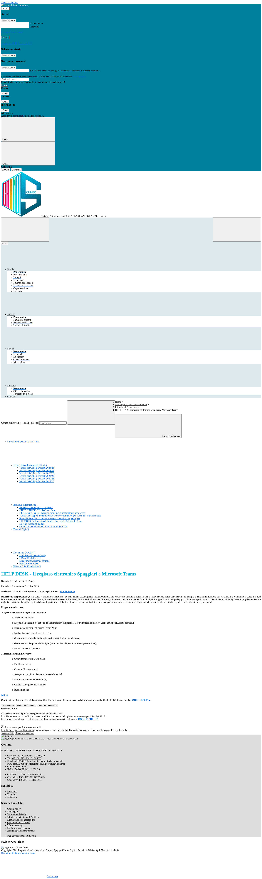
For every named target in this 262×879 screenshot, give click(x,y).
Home (118, 401)
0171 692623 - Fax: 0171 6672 (26, 758)
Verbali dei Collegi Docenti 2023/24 (36, 470)
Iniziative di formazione (126, 407)
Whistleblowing (14, 825)
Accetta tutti (47, 705)
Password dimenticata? (12, 32)
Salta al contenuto (9, 2)
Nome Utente (36, 23)
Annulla (5, 170)
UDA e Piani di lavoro (30, 558)
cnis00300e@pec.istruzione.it (39, 764)
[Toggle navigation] (25, 230)
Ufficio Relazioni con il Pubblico (23, 817)
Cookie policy (14, 809)
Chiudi (5, 93)
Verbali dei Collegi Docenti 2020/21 (36, 478)
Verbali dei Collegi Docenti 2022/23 (36, 473)
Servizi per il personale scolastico (131, 404)
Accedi (5, 8)
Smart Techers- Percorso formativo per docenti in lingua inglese (49, 518)
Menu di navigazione (171, 436)
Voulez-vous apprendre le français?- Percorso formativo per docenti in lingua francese (60, 515)
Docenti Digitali (21, 529)
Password (34, 26)
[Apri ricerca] (237, 230)
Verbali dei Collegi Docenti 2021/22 (36, 476)
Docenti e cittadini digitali (31, 524)
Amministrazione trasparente (21, 830)
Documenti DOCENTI (24, 552)
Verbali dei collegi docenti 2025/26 (30, 465)
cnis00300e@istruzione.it (38, 761)
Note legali (12, 811)
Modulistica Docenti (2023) (32, 555)
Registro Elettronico (29, 563)
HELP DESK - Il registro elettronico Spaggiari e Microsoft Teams (50, 521)
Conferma (16, 170)
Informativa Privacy (16, 814)
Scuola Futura (67, 591)
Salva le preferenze (24, 733)
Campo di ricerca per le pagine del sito (19, 423)
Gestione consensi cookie (19, 828)
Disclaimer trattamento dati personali (18, 853)
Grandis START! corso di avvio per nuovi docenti (43, 526)
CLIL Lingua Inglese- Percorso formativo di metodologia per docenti (52, 513)
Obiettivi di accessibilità (18, 822)
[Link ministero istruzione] (14, 5)
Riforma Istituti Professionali (27, 566)
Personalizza (8, 705)
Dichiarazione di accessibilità (21, 819)
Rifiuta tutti (26, 705)
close (4, 243)
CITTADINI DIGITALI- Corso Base (37, 510)
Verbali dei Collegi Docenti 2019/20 (36, 481)
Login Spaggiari (79, 76)
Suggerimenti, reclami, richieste (34, 561)
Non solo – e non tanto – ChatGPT (36, 507)
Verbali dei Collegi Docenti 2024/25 (36, 467)
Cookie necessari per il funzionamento (19, 727)
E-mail (33, 70)
